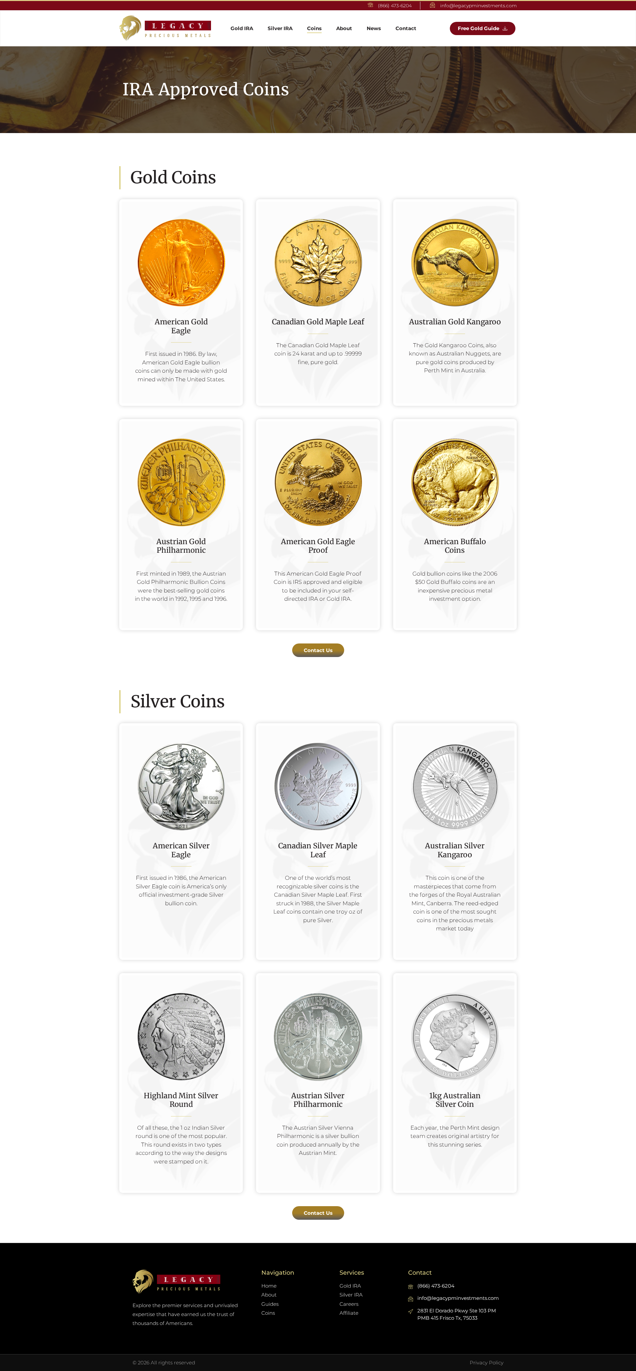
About (344, 28)
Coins (314, 28)
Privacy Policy (487, 1362)
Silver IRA (280, 28)
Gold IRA (242, 28)
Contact (406, 28)
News (374, 28)
